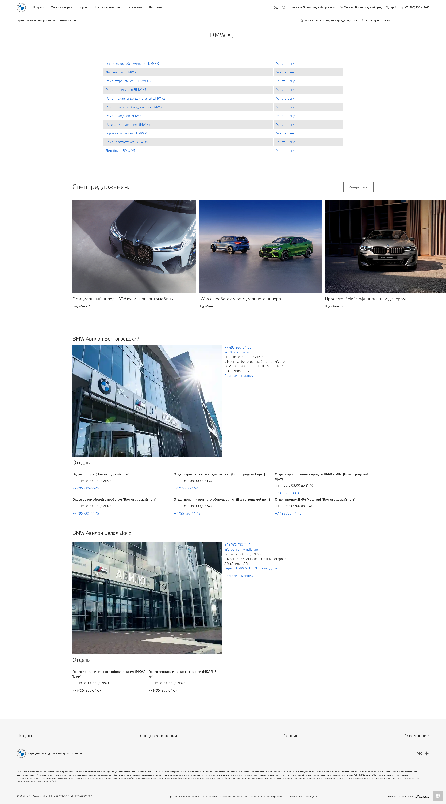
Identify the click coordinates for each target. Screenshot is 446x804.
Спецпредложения (107, 7)
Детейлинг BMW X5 (120, 151)
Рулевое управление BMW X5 (128, 124)
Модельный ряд (61, 7)
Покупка (38, 7)
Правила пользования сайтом (184, 796)
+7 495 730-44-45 (85, 488)
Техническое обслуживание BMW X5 (133, 63)
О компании (134, 7)
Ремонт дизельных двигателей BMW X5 (135, 98)
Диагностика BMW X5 (122, 72)
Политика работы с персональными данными (224, 796)
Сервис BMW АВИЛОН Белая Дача (250, 568)
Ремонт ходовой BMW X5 (124, 116)
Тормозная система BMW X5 (127, 133)
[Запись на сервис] (276, 7)
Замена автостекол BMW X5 (127, 142)
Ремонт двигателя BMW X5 (126, 90)
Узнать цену (285, 63)
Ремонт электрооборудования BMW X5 (135, 107)
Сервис (83, 7)
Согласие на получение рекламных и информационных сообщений (283, 796)
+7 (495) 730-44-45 (377, 20)
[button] (80, 246)
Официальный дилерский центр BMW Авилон (47, 20)
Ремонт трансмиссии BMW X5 (128, 81)
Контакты (155, 7)
